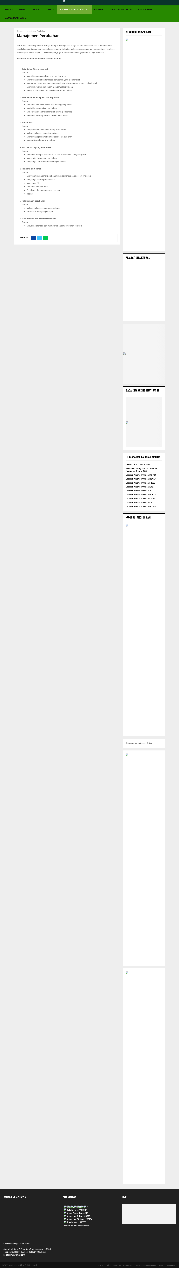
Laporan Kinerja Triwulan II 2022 (140, 498)
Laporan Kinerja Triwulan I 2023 (140, 487)
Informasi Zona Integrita (73, 9)
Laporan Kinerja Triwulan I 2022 (140, 502)
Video (161, 1265)
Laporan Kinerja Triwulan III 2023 (141, 479)
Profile (108, 1265)
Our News (117, 1265)
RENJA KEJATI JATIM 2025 (138, 464)
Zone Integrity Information (146, 1265)
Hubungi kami (145, 9)
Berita (51, 9)
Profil (22, 9)
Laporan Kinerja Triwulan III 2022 (141, 495)
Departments (128, 1265)
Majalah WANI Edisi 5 (15, 18)
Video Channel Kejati (121, 9)
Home (100, 1265)
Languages (170, 1265)
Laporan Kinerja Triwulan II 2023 (140, 483)
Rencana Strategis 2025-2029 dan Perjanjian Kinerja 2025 (141, 469)
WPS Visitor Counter (81, 1225)
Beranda (9, 9)
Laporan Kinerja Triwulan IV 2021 (141, 506)
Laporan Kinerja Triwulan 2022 (140, 491)
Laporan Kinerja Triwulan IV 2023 (141, 475)
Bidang (36, 9)
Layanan (98, 9)
